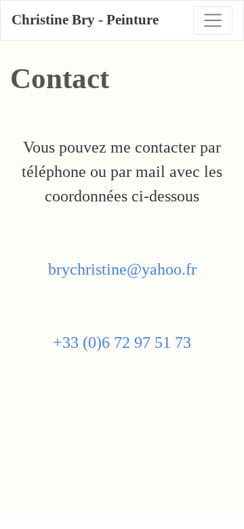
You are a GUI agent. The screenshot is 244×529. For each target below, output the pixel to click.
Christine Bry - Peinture (85, 20)
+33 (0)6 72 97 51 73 (122, 342)
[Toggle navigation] (212, 20)
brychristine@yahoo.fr (122, 269)
